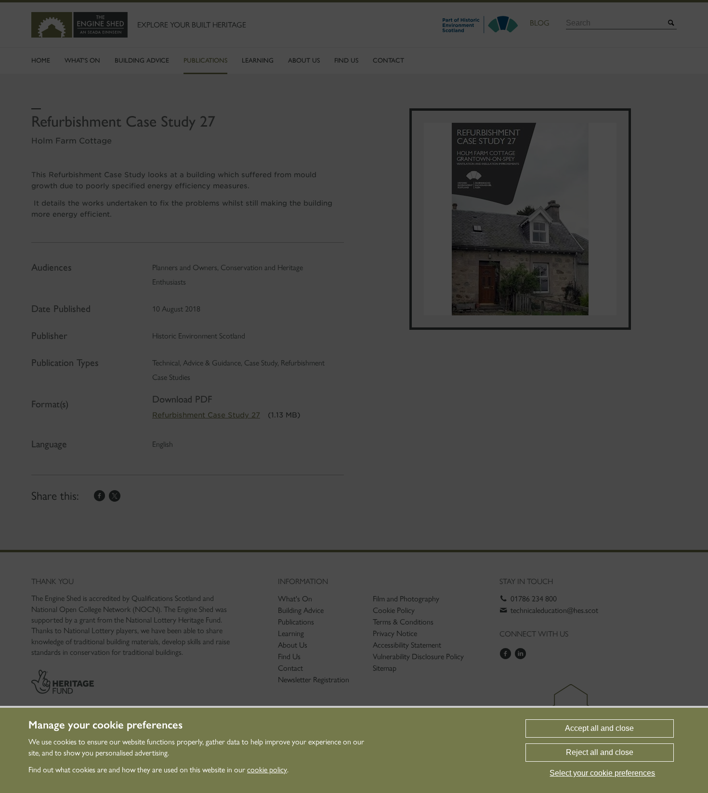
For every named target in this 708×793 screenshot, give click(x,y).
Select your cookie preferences (602, 773)
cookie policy (267, 769)
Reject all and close (599, 752)
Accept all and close (599, 728)
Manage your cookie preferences (105, 725)
